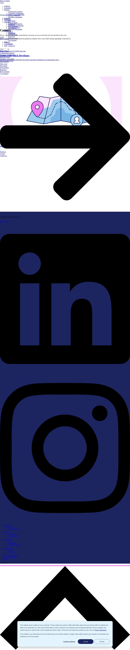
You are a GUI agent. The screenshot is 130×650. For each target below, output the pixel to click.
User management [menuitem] (14, 27)
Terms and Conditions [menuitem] (11, 555)
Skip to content (5, 1)
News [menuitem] (10, 541)
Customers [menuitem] (7, 8)
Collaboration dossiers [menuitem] (15, 11)
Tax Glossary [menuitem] (12, 40)
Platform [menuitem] (7, 10)
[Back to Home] (12, 15)
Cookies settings (69, 641)
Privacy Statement (100, 630)
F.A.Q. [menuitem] (6, 559)
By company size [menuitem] (13, 529)
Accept (85, 641)
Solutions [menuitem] (7, 6)
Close (2, 3)
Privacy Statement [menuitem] (10, 557)
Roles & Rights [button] (5, 57)
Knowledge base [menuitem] (13, 536)
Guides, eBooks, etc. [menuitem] (14, 545)
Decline (102, 641)
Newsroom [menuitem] (11, 21)
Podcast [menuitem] (12, 22)
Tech (5, 46)
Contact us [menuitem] (11, 46)
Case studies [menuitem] (12, 543)
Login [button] (2, 37)
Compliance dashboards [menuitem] (15, 13)
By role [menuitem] (10, 527)
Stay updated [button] (4, 221)
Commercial (8, 44)
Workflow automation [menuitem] (15, 17)
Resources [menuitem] (11, 37)
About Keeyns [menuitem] (8, 548)
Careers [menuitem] (10, 550)
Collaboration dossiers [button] (7, 53)
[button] (65, 649)
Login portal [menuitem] (12, 534)
